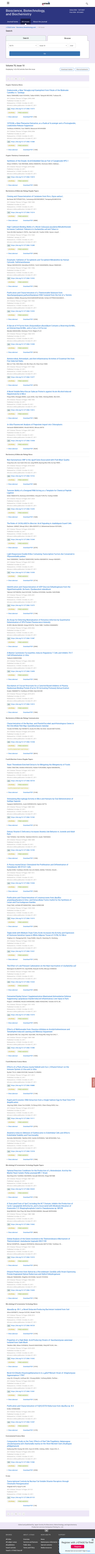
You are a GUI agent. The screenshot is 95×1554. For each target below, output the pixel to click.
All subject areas (11, 1542)
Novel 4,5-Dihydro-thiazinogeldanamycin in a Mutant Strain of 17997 (41, 1374)
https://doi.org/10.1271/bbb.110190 (23, 850)
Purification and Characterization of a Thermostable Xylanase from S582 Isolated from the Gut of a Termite (39, 293)
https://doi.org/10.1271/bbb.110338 (23, 742)
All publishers (10, 1545)
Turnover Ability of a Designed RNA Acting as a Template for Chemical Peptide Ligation (39, 491)
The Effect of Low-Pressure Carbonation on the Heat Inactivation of (41, 965)
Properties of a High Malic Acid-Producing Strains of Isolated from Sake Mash (39, 1341)
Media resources (46, 1548)
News (43, 1539)
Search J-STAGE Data (13, 1550)
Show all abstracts (82, 69)
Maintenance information (49, 1542)
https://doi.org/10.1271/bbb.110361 (23, 1391)
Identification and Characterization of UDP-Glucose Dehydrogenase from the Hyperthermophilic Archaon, (38, 588)
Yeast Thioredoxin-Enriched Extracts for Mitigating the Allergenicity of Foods (38, 764)
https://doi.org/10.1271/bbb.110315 (23, 918)
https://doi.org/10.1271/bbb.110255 (23, 509)
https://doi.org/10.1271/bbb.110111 (23, 1118)
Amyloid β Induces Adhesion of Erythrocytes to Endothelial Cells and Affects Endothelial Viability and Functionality (38, 1133)
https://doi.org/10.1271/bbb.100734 (23, 781)
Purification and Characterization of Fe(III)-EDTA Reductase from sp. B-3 (40, 1406)
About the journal (40, 21)
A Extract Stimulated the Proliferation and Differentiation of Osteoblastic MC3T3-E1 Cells (37, 865)
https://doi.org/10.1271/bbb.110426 (23, 1290)
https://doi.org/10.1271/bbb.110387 (23, 638)
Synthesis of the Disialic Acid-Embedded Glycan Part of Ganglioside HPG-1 (38, 161)
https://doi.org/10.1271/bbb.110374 (23, 1015)
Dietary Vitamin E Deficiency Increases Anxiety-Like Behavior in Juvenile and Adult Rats (41, 832)
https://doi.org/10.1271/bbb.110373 (23, 109)
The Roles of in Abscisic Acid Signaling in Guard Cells (39, 523)
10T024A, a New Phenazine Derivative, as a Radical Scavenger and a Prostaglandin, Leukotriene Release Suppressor (41, 124)
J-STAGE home (10, 27)
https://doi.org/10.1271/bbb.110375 (23, 605)
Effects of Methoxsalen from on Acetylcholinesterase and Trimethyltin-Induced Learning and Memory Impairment (38, 1030)
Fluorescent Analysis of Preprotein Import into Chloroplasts (34, 424)
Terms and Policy (29, 1548)
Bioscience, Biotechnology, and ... (26, 27)
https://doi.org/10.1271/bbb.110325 (23, 982)
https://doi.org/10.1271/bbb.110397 (23, 1422)
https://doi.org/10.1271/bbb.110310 (23, 1257)
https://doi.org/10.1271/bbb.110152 (23, 476)
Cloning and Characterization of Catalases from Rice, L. (35, 196)
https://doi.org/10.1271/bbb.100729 (23, 1325)
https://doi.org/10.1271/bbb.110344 (23, 539)
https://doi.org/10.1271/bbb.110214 (23, 212)
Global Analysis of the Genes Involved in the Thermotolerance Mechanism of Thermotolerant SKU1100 (38, 1239)
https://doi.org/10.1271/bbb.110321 (23, 951)
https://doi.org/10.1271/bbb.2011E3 (23, 1497)
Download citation (67, 69)
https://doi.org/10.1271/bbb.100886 (23, 1085)
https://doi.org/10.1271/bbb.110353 (23, 311)
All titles (8, 1539)
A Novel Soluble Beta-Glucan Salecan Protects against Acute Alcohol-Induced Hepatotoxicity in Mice (39, 392)
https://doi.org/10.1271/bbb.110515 (23, 704)
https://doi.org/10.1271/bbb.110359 (23, 572)
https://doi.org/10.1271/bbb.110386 (23, 1048)
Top (46, 1530)
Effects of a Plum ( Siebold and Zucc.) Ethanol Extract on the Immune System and (38, 1068)
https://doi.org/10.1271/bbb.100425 (23, 1189)
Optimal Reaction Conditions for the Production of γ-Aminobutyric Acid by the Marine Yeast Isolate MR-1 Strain (39, 1171)
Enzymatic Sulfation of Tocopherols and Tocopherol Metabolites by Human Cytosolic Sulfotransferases (38, 261)
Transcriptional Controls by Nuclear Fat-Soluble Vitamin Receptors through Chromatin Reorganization (38, 1482)
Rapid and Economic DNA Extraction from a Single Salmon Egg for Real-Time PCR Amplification (41, 1101)
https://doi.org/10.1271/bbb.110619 (23, 177)
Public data (27, 1545)
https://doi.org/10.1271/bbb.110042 (23, 1224)
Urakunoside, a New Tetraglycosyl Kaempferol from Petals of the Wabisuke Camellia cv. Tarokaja (37, 91)
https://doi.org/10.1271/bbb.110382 (23, 1462)
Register (77, 1546)
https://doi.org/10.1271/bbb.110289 (23, 245)
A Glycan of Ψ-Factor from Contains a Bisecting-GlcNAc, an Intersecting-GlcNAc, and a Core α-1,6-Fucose (41, 326)
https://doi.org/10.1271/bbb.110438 (23, 441)
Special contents (46, 1545)
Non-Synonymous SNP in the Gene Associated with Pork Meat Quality (38, 460)
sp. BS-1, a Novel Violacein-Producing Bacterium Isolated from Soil (38, 1309)
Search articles (11, 1548)
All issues (25, 21)
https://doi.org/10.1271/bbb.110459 (23, 671)
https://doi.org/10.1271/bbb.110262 (23, 1358)
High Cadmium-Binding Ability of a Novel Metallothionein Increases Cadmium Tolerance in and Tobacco (39, 228)
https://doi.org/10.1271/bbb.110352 (23, 278)
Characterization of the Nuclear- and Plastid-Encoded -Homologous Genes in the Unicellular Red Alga (40, 724)
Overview (26, 1539)
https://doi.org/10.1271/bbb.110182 (23, 817)
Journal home (12, 21)
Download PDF (28, 117)
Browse (67, 38)
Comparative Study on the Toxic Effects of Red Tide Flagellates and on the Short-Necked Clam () (39, 1443)
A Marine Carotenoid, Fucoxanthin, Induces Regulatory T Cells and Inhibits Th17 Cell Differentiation (40, 654)
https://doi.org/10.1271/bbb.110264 (23, 883)
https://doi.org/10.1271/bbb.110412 (23, 410)
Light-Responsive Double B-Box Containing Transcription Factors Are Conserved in (40, 555)
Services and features (30, 1542)
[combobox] (22, 45)
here (88, 1551)
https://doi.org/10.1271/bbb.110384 (23, 142)
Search (26, 38)
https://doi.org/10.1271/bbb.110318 (23, 1151)
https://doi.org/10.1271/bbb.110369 (23, 344)
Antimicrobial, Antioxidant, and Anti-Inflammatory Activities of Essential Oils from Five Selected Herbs (40, 359)
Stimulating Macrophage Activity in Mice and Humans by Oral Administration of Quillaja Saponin (40, 799)
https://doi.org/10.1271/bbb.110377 (23, 377)
